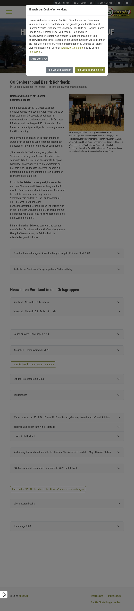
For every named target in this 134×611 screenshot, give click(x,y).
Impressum (35, 51)
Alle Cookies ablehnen (59, 69)
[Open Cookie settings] (3, 594)
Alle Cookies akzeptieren (90, 69)
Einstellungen (36, 58)
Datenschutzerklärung (72, 47)
